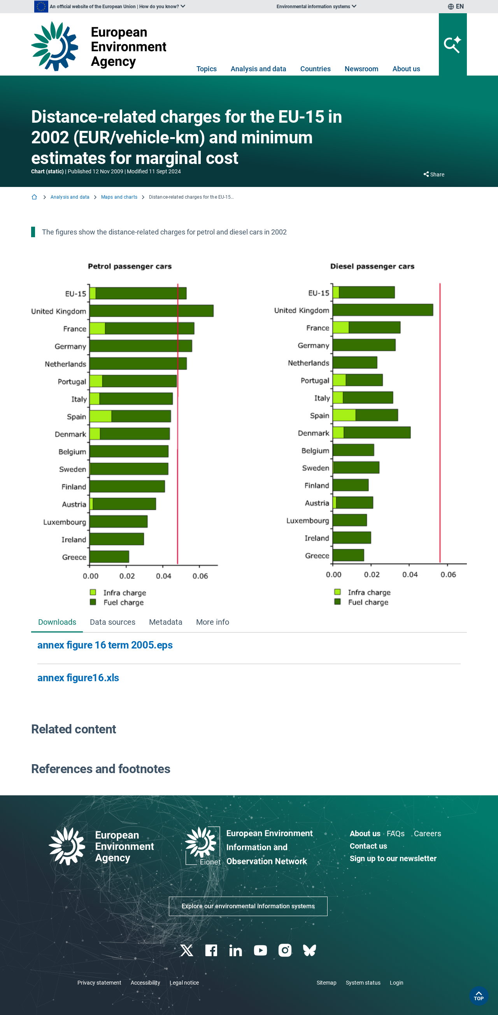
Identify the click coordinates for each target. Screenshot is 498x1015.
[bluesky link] (310, 951)
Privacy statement (99, 983)
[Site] (101, 46)
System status (363, 983)
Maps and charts (119, 197)
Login (396, 983)
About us (406, 69)
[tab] (57, 623)
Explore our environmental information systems (248, 906)
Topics (206, 69)
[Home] (35, 198)
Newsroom (362, 69)
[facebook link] (212, 951)
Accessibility (145, 983)
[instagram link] (286, 951)
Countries (315, 69)
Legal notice (184, 983)
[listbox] (109, 6)
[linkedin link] (237, 951)
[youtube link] (261, 951)
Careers (427, 833)
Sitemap (327, 983)
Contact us (368, 846)
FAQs (396, 833)
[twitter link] (187, 951)
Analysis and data (258, 69)
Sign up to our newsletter (393, 858)
